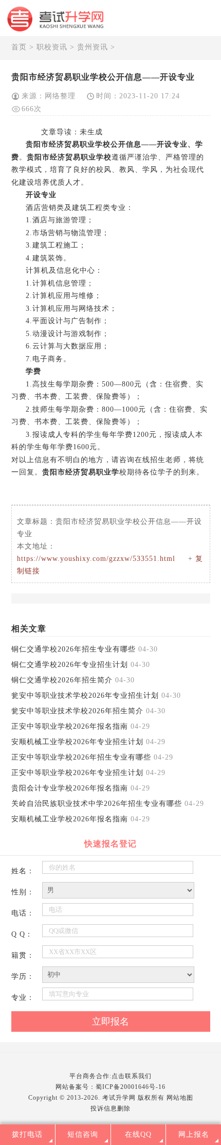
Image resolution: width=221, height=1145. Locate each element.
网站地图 (180, 1097)
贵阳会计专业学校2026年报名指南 (69, 788)
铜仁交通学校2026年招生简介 (62, 680)
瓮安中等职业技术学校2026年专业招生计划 (85, 695)
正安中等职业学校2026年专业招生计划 (77, 773)
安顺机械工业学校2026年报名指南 (69, 819)
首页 (19, 47)
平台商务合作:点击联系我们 (110, 1076)
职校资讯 (51, 47)
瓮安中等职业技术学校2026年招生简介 (77, 711)
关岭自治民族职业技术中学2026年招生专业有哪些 (96, 803)
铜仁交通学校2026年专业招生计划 (69, 664)
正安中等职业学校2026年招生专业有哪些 (81, 757)
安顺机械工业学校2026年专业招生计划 (77, 742)
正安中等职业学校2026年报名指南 (69, 726)
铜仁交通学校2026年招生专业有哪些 (73, 649)
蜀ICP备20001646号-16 (130, 1086)
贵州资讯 (92, 47)
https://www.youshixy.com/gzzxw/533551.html (96, 558)
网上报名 (193, 1134)
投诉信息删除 (110, 1108)
